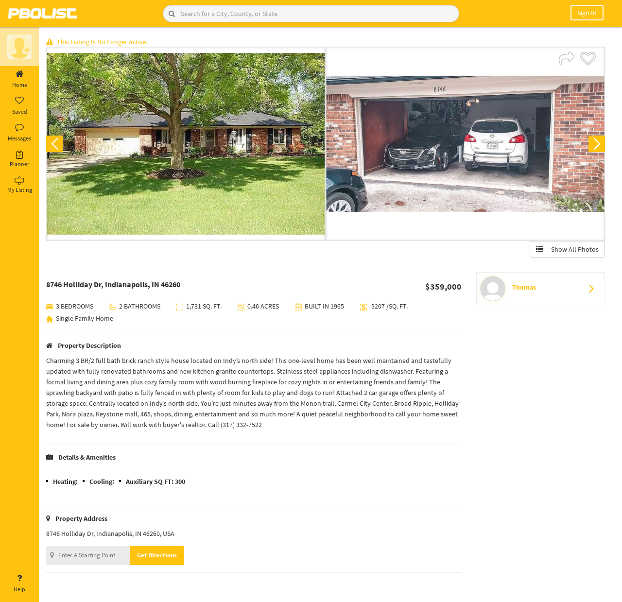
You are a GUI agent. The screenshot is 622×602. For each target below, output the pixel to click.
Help (19, 589)
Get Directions (157, 555)
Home (19, 84)
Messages (19, 138)
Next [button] (596, 144)
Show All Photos (573, 249)
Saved (19, 111)
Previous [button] (54, 144)
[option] (186, 144)
